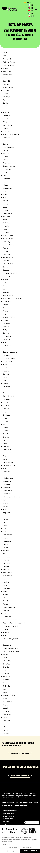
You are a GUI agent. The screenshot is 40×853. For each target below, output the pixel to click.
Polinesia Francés (9, 245)
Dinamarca (6, 131)
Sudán (5, 670)
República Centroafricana (11, 620)
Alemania (6, 84)
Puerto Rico (7, 616)
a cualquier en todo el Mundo (12, 298)
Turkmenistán (7, 702)
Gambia (6, 434)
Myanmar (6, 579)
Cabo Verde (7, 371)
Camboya (6, 115)
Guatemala (7, 453)
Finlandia (6, 153)
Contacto (6, 821)
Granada (6, 446)
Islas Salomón (7, 494)
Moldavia (6, 566)
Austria (5, 93)
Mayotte (6, 226)
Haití (4, 468)
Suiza (5, 282)
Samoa (5, 635)
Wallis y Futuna (8, 295)
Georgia (6, 437)
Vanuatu (6, 717)
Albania (5, 305)
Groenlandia (7, 449)
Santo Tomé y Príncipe (10, 648)
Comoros (6, 390)
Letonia (5, 204)
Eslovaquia (6, 138)
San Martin (6, 267)
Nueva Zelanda (8, 238)
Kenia (5, 509)
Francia (5, 156)
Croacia (5, 128)
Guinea (5, 459)
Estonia (5, 150)
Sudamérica (7, 81)
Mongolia (6, 569)
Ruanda (5, 629)
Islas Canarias (7, 188)
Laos (4, 522)
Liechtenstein (7, 535)
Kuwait (5, 519)
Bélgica (5, 103)
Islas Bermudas (8, 478)
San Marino (6, 642)
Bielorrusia (6, 346)
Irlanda (5, 182)
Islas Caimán (7, 481)
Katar (5, 197)
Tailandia (6, 680)
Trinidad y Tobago (9, 695)
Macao (5, 538)
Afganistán (6, 301)
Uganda (5, 708)
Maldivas (6, 550)
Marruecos (6, 557)
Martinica (6, 223)
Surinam (6, 673)
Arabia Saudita (8, 87)
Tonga (5, 692)
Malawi (5, 547)
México (5, 229)
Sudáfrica (6, 276)
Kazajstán (6, 201)
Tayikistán (6, 686)
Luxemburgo (7, 213)
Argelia (5, 320)
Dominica (6, 405)
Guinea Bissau (8, 462)
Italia (4, 191)
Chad (5, 377)
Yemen (5, 724)
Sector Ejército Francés (11, 651)
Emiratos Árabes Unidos (11, 134)
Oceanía (6, 78)
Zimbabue (6, 733)
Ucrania (5, 289)
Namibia (6, 582)
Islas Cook (6, 484)
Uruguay (6, 711)
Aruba (5, 330)
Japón (5, 194)
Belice (5, 342)
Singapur (6, 270)
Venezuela (6, 720)
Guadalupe (7, 163)
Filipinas (5, 427)
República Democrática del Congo (14, 623)
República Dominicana (10, 626)
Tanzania (6, 683)
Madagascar (7, 216)
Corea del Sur (7, 125)
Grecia (5, 160)
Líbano (5, 207)
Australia (6, 90)
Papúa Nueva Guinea (10, 607)
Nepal (5, 585)
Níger (5, 591)
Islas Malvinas (7, 490)
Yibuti (5, 727)
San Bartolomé (8, 264)
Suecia (5, 279)
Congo (5, 393)
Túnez (5, 698)
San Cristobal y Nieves (10, 639)
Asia (4, 56)
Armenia (6, 327)
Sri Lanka (6, 667)
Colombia (6, 386)
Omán (5, 598)
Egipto (5, 412)
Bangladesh (7, 336)
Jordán (5, 506)
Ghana (5, 440)
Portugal (6, 251)
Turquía (5, 705)
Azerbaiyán (7, 97)
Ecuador (6, 409)
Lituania (5, 210)
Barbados (6, 339)
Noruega (6, 232)
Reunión (6, 260)
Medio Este (7, 71)
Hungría (5, 172)
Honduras (6, 472)
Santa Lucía (7, 645)
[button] (4, 8)
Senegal (6, 654)
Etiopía (5, 421)
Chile (5, 380)
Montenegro (7, 572)
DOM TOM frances (9, 62)
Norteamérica (8, 75)
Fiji (4, 424)
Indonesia (6, 179)
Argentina (6, 323)
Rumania (6, 632)
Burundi (5, 364)
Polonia (5, 248)
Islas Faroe (6, 487)
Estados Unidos (8, 147)
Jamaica (6, 503)
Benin (5, 106)
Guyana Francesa (9, 166)
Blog (4, 824)
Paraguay (6, 610)
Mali (4, 553)
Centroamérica (8, 59)
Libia (4, 531)
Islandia (5, 185)
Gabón (5, 431)
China (5, 122)
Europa (5, 68)
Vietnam (6, 292)
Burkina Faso (7, 361)
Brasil (5, 109)
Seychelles (7, 661)
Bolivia (5, 349)
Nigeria (5, 594)
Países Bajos (7, 242)
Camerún (6, 374)
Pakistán (6, 601)
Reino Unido (7, 254)
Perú (4, 613)
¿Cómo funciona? (8, 816)
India (4, 175)
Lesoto (5, 525)
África (5, 52)
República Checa (9, 257)
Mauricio (6, 560)
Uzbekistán (7, 714)
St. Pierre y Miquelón (10, 273)
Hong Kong (7, 169)
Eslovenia (6, 141)
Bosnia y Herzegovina (10, 352)
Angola (5, 311)
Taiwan (5, 286)
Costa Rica (6, 399)
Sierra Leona (7, 664)
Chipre (5, 383)
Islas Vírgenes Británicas (11, 497)
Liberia (5, 528)
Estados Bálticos (8, 65)
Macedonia (7, 541)
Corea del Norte (8, 396)
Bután (5, 368)
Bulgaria (6, 112)
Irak (4, 475)
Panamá (6, 604)
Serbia (5, 657)
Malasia (5, 544)
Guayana (6, 456)
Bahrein (5, 100)
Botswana (6, 355)
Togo (4, 689)
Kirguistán (6, 513)
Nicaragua (6, 588)
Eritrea (5, 418)
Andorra (6, 308)
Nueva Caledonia (9, 235)
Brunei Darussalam (9, 358)
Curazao (6, 402)
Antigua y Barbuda (9, 317)
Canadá (5, 119)
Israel (5, 500)
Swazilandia (7, 676)
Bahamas (6, 333)
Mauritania (6, 563)
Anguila (5, 314)
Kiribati (5, 516)
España (5, 144)
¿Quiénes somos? (9, 813)
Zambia (5, 730)
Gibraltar (6, 443)
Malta (5, 219)
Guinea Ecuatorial (9, 465)
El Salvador (6, 415)
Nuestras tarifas (8, 818)
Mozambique (7, 576)
